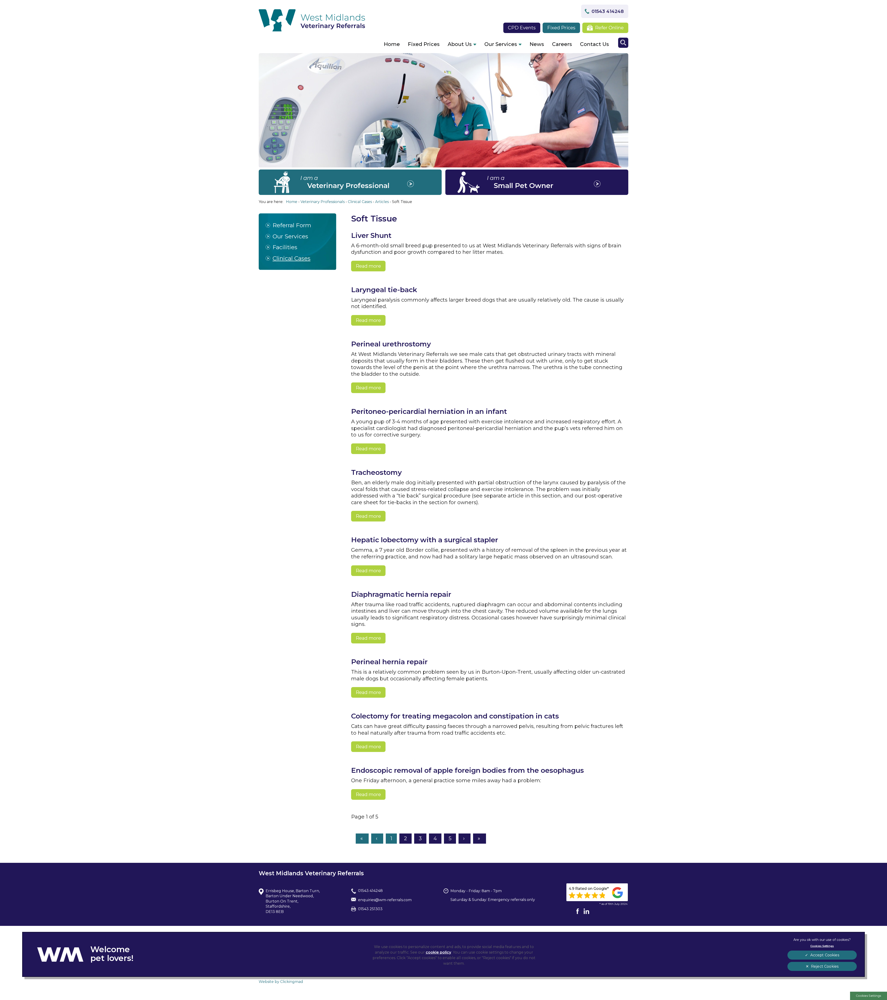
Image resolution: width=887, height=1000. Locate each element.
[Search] (623, 43)
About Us (460, 44)
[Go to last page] (479, 838)
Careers (562, 44)
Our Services (500, 44)
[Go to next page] (465, 838)
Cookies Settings (868, 995)
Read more (368, 266)
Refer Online (609, 27)
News (537, 44)
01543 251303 (370, 909)
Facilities (285, 247)
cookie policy (438, 952)
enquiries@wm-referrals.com (385, 900)
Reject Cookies (824, 966)
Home (392, 44)
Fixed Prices (561, 27)
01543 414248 (608, 11)
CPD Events (522, 27)
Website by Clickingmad (281, 981)
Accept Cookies (824, 955)
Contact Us (594, 44)
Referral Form (292, 225)
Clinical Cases (291, 258)
